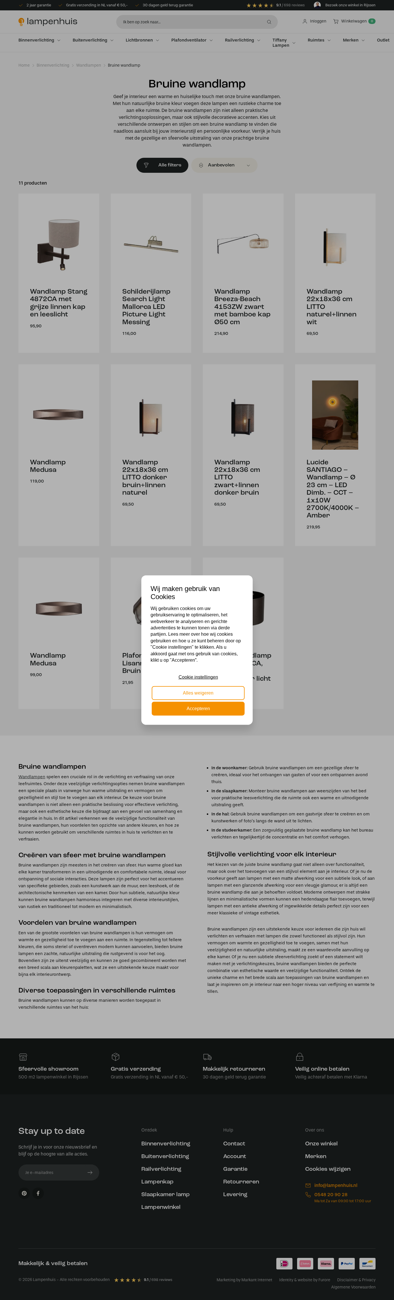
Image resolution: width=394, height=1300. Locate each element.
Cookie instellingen (198, 677)
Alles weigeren (198, 692)
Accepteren (198, 708)
